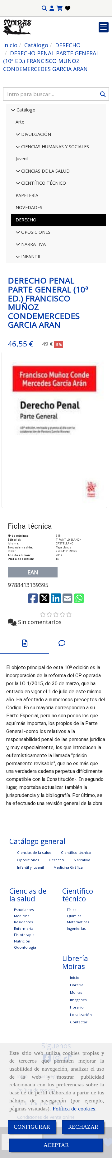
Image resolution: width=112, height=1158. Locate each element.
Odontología (25, 947)
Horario (77, 1007)
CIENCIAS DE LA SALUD (45, 171)
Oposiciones (28, 860)
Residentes (23, 922)
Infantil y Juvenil (30, 867)
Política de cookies (74, 1109)
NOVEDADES (29, 207)
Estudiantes (24, 909)
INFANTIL (30, 256)
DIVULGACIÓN (35, 134)
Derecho (56, 860)
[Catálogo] (13, 110)
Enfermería (23, 928)
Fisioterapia (24, 934)
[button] (51, 8)
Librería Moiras (76, 989)
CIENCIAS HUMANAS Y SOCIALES (54, 146)
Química (74, 915)
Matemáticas (78, 922)
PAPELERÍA (27, 195)
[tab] (24, 643)
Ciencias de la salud (34, 852)
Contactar (78, 1022)
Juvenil (22, 159)
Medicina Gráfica (68, 867)
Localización (81, 1014)
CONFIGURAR (32, 1127)
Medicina (22, 915)
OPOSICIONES (35, 232)
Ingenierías (76, 928)
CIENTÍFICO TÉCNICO (43, 183)
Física (72, 909)
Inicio (74, 977)
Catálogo (25, 110)
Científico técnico (76, 852)
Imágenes (78, 999)
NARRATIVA (33, 244)
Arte (20, 122)
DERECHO (26, 220)
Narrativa (82, 860)
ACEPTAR (56, 1145)
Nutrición (22, 941)
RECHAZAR (83, 1127)
